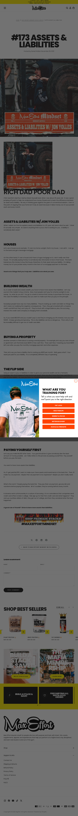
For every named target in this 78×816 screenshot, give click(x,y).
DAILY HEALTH (58, 411)
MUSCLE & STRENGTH (58, 427)
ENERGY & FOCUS (58, 416)
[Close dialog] (75, 380)
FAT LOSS (58, 405)
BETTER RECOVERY (58, 421)
